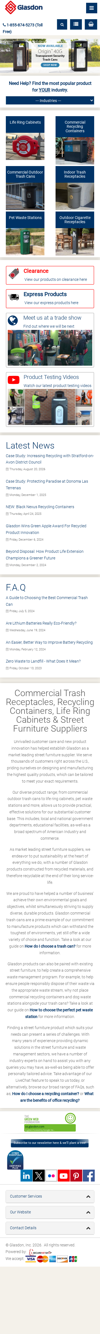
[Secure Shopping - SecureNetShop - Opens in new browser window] (40, 1251)
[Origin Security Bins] (50, 56)
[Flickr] (51, 1176)
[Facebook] (88, 1176)
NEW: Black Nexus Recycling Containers (40, 507)
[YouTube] (63, 1176)
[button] (91, 24)
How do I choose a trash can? (50, 946)
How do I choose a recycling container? (45, 1093)
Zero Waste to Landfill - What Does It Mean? (43, 661)
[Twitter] (39, 1176)
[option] (50, 1122)
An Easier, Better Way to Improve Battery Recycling (49, 642)
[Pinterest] (76, 1176)
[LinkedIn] (26, 1176)
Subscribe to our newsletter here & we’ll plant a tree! (50, 1143)
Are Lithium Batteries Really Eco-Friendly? (41, 623)
